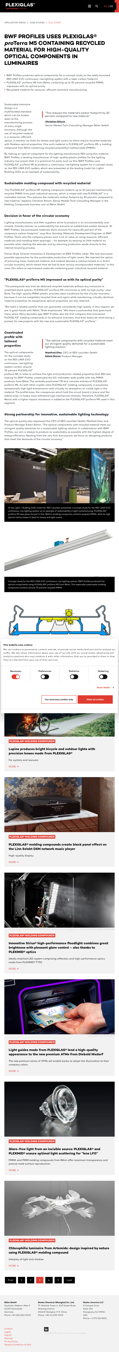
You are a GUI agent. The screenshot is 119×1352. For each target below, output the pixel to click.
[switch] (45, 676)
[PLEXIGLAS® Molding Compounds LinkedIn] (46, 1329)
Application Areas (15, 22)
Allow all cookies (95, 699)
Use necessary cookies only (59, 699)
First (10, 1280)
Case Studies (37, 22)
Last (69, 1280)
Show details (103, 687)
